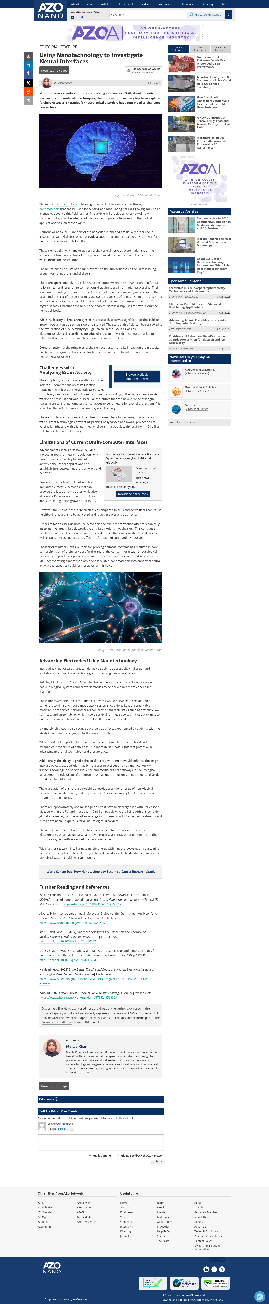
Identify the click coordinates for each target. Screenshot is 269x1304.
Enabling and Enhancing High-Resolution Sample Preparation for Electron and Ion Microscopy (197, 339)
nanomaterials (49, 209)
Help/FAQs (163, 1231)
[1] (181, 63)
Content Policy (203, 1241)
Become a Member (205, 1212)
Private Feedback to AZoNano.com (142, 1155)
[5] (181, 143)
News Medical (85, 1217)
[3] (181, 103)
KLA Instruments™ (186, 348)
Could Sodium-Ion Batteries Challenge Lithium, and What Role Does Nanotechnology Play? (213, 265)
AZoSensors (84, 1202)
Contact (199, 1221)
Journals (125, 1236)
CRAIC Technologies (187, 296)
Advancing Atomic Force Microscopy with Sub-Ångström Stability (197, 321)
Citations (47, 1099)
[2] (181, 83)
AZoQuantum (85, 1207)
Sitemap (162, 1236)
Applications (164, 1221)
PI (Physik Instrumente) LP (191, 312)
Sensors (190, 405)
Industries (163, 1226)
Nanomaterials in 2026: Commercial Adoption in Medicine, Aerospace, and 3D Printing (214, 223)
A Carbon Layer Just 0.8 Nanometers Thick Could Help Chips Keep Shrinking (214, 82)
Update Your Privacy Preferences (67, 1299)
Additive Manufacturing (200, 369)
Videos (124, 1217)
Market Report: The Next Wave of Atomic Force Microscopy (214, 242)
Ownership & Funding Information (207, 1247)
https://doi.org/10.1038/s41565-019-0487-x (92, 904)
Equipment (127, 1212)
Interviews (126, 1226)
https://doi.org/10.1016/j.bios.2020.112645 (68, 960)
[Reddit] (28, 91)
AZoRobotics (45, 1207)
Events (161, 1212)
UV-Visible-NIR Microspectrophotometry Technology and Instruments (197, 289)
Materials (163, 1217)
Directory (125, 1231)
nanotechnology (65, 204)
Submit (157, 1161)
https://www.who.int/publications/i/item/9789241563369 (78, 997)
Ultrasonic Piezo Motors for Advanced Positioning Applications (195, 305)
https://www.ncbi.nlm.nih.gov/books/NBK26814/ (72, 923)
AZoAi (80, 1212)
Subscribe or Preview (197, 373)
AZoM (41, 1202)
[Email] (28, 100)
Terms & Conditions (206, 1231)
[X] (28, 83)
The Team (163, 1241)
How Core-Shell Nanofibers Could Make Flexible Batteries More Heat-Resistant (213, 102)
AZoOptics (44, 1217)
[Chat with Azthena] (259, 1296)
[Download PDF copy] (28, 56)
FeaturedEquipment (221, 49)
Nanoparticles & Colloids (200, 387)
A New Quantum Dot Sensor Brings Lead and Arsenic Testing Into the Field (213, 122)
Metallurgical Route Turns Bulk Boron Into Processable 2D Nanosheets (212, 142)
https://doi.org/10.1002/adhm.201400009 (67, 941)
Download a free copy (133, 494)
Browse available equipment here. (137, 377)
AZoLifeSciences (87, 1221)
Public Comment (102, 1155)
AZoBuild (43, 1221)
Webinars (126, 1221)
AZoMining (44, 1226)
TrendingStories (178, 49)
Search (198, 1207)
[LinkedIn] (28, 65)
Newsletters (201, 1217)
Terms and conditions (57, 1022)
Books (160, 1202)
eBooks (161, 1207)
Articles (124, 1207)
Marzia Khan (76, 1046)
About (198, 1202)
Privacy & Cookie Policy (208, 1236)
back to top (216, 1259)
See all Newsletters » (182, 422)
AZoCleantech (46, 1212)
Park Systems (183, 329)
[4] (181, 123)
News (123, 1202)
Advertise (200, 1226)
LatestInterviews (200, 49)
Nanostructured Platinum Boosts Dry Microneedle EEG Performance (211, 62)
